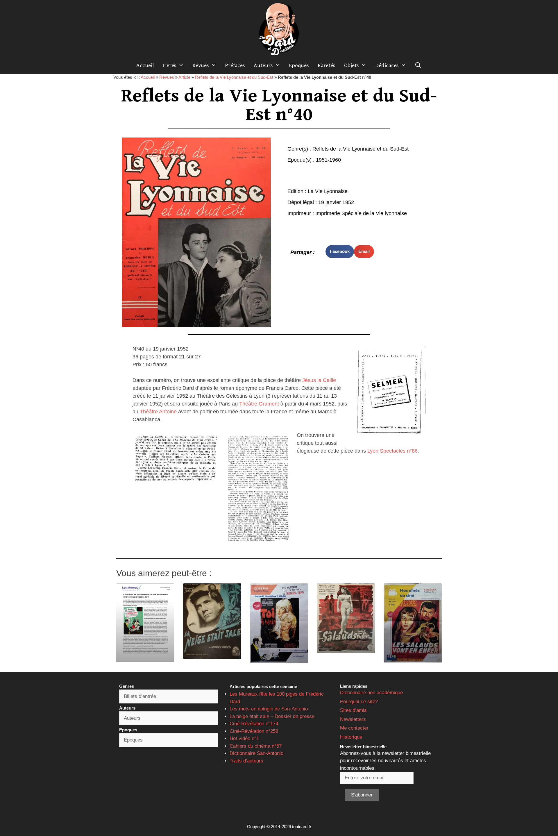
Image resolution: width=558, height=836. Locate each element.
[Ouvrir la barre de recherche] (418, 65)
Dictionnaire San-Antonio (256, 753)
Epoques (299, 65)
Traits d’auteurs (246, 761)
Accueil (145, 65)
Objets (351, 65)
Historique (351, 737)
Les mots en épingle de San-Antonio (269, 709)
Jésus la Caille (319, 380)
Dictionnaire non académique (371, 692)
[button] (340, 251)
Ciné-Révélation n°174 (254, 723)
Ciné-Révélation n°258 (254, 731)
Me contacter (354, 728)
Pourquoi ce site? (359, 701)
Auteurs (263, 65)
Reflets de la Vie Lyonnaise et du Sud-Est (234, 77)
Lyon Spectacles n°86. (393, 451)
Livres (169, 65)
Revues (200, 65)
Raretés (326, 65)
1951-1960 (328, 160)
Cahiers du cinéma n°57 (256, 746)
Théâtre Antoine (157, 412)
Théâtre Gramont (259, 404)
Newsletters (353, 719)
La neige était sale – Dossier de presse (272, 716)
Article (184, 77)
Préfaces (235, 65)
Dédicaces (387, 65)
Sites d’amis (353, 710)
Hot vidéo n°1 (244, 738)
